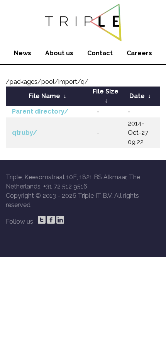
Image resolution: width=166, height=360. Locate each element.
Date (137, 96)
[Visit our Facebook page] (51, 220)
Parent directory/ (40, 111)
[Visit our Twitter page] (42, 220)
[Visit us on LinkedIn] (60, 220)
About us (59, 53)
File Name (44, 96)
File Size (106, 91)
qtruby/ (24, 132)
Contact (100, 53)
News (22, 53)
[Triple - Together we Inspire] (83, 21)
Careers (139, 53)
